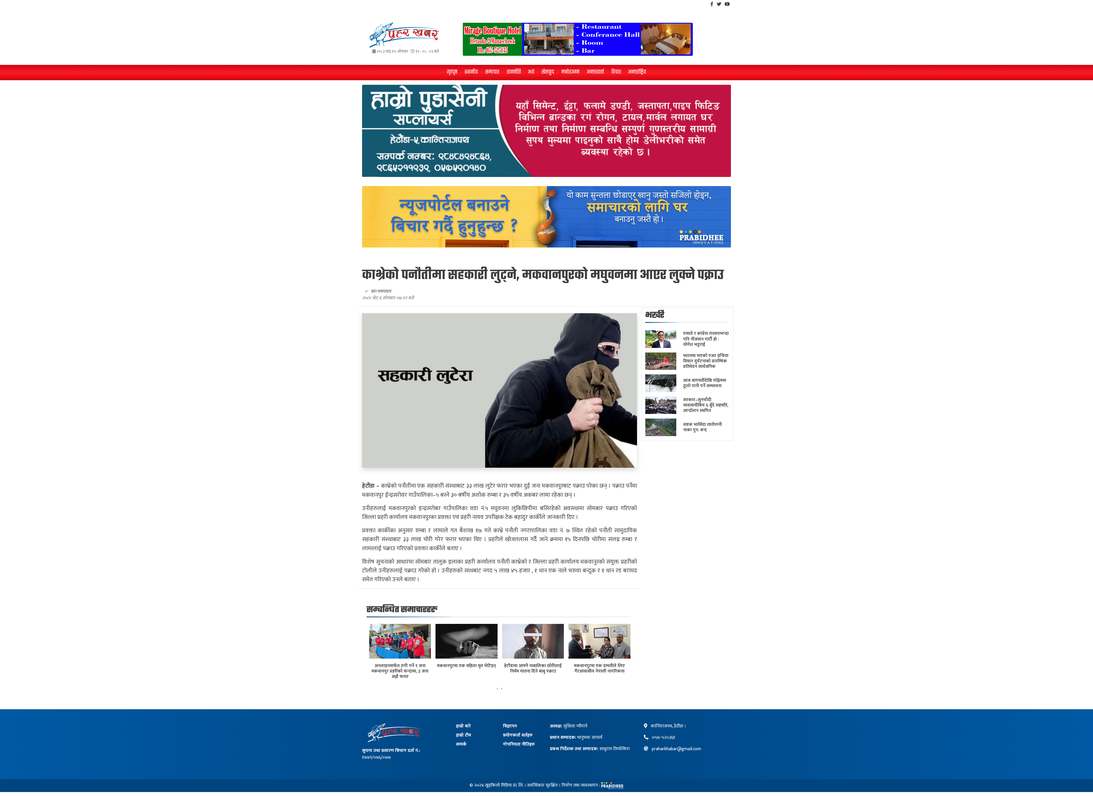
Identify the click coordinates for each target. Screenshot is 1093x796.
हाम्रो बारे (463, 726)
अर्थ (531, 72)
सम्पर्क (461, 744)
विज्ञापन (510, 726)
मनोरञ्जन (570, 72)
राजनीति (514, 72)
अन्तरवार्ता (595, 72)
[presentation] (497, 688)
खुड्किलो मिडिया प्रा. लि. (504, 785)
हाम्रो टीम (463, 735)
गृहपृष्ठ (452, 72)
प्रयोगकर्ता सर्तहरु (518, 735)
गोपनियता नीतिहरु (519, 744)
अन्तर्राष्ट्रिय (637, 72)
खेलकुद (548, 72)
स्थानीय (471, 72)
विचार (616, 72)
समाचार (492, 72)
